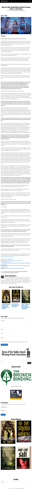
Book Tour (9, 271)
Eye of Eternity (7, 272)
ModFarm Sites (19, 488)
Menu (30, 1)
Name (2, 329)
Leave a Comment (22, 10)
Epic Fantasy (13, 271)
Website (2, 337)
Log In (22, 488)
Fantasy (16, 271)
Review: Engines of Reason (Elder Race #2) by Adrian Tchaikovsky (26, 306)
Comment (3, 320)
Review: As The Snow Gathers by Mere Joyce (15, 305)
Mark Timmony (12, 272)
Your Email (4, 410)
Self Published (25, 271)
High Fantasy (20, 271)
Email (2, 333)
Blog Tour (5, 271)
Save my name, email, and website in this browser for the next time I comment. (15, 341)
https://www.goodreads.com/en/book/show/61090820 (14, 268)
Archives (2, 481)
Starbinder (16, 272)
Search (2, 361)
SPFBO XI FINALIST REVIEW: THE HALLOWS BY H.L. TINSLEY (6, 306)
